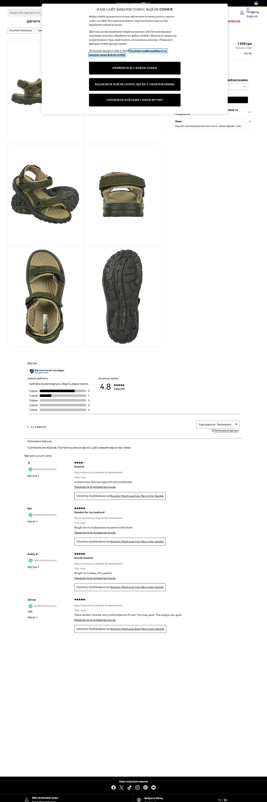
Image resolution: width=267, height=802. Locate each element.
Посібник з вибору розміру (230, 80)
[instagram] (137, 787)
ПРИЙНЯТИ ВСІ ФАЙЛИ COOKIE (134, 68)
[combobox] (225, 424)
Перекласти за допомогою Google (95, 487)
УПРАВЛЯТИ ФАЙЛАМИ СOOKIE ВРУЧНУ (134, 100)
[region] (135, 59)
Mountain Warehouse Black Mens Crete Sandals (137, 629)
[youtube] (153, 787)
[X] (122, 787)
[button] (213, 121)
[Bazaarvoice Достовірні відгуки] (47, 371)
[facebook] (114, 787)
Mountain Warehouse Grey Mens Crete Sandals (137, 496)
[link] (242, 13)
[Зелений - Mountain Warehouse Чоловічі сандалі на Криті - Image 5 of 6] (45, 296)
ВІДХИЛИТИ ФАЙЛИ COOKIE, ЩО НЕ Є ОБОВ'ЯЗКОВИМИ (135, 84)
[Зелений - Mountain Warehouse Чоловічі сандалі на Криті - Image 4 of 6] (122, 194)
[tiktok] (130, 787)
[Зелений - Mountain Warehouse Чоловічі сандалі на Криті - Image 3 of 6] (45, 194)
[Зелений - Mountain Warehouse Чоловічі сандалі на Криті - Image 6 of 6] (122, 296)
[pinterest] (145, 787)
